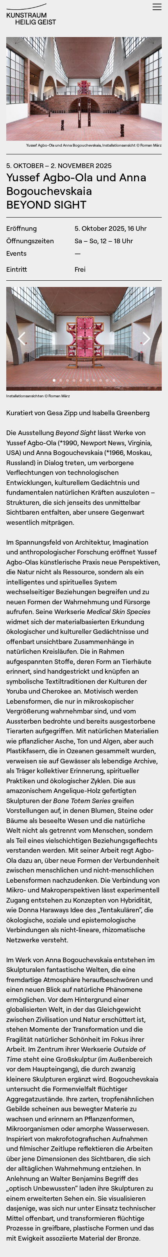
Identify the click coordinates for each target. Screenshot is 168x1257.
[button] (22, 338)
